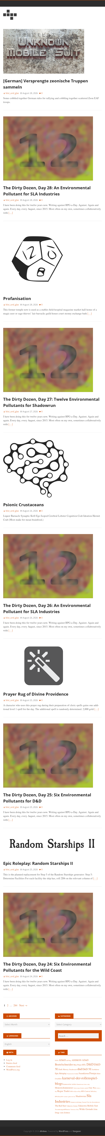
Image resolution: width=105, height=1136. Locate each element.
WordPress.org (13, 1069)
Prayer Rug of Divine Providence (35, 694)
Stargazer (77, 1131)
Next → (23, 1005)
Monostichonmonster (64, 1087)
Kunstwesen (80, 1084)
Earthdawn (95, 1069)
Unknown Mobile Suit (88, 1105)
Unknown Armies (72, 1106)
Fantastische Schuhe (72, 1074)
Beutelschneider (64, 1064)
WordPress (63, 1131)
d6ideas (43, 1131)
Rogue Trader (63, 1091)
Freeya (92, 1073)
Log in (9, 1059)
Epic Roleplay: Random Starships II (38, 863)
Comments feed (13, 1066)
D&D (90, 1064)
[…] (10, 212)
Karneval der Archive (69, 1084)
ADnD (85, 1060)
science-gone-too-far (69, 1096)
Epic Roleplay (61, 1073)
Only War (92, 1088)
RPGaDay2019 (59, 1096)
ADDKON (76, 1060)
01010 (56, 1060)
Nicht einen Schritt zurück (81, 1088)
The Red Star (60, 1105)
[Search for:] (78, 1035)
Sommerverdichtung (75, 1102)
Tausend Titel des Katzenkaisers (91, 1102)
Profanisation (17, 298)
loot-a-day (87, 1084)
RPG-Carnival (85, 1091)
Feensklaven (84, 1073)
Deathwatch (73, 1069)
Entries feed (11, 1063)
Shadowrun (81, 1096)
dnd (79, 1069)
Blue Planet (78, 1065)
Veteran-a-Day (74, 1109)
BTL (84, 1064)
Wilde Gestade (86, 1109)
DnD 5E (86, 1069)
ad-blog (68, 1060)
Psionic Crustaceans (23, 504)
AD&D (62, 1060)
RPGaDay (94, 1091)
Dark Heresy (64, 1069)
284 (15, 1005)
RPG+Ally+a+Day (75, 1091)
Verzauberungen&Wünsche (62, 1109)
